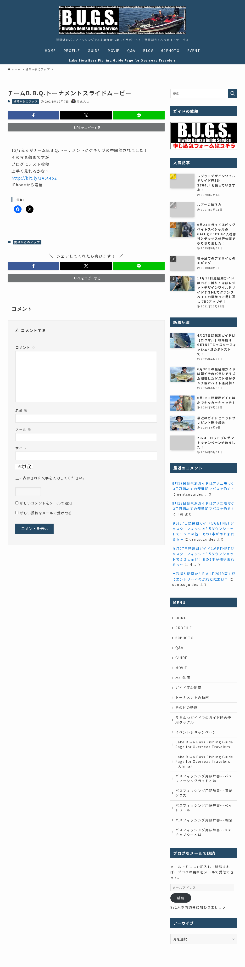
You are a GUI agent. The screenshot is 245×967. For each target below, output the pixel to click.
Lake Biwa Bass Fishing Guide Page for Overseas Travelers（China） (204, 761)
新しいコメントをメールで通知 (46, 502)
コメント (25, 347)
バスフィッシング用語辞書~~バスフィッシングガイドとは (203, 778)
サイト (21, 447)
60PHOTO (184, 637)
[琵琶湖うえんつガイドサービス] (122, 20)
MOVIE (181, 667)
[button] (33, 115)
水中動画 (182, 677)
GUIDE (181, 657)
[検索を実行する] (232, 93)
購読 (180, 897)
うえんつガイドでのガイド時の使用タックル (203, 720)
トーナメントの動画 (192, 697)
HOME (180, 618)
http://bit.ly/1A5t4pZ (34, 178)
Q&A (179, 647)
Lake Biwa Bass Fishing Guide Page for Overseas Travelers (204, 744)
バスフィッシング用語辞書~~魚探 (203, 820)
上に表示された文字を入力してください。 (50, 477)
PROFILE (183, 627)
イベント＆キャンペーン (195, 732)
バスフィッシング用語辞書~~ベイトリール (203, 808)
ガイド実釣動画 (188, 687)
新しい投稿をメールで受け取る (46, 512)
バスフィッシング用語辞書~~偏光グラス (203, 793)
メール (23, 429)
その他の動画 (186, 707)
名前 (21, 410)
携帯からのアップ (26, 101)
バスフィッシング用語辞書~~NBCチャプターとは (204, 832)
